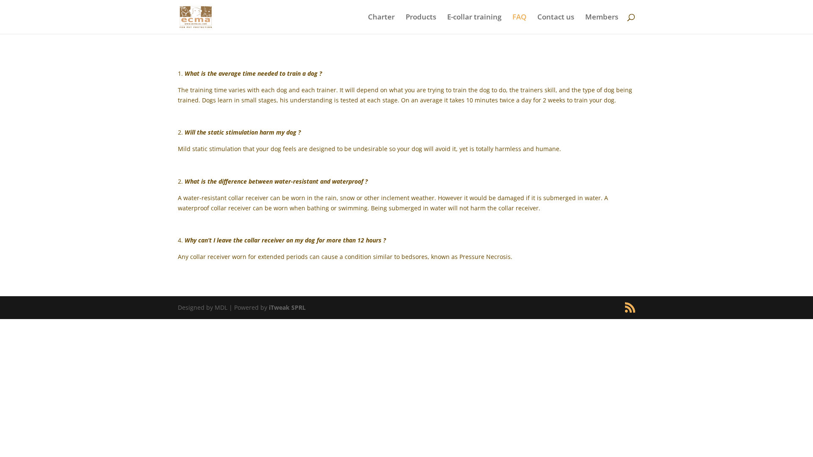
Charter (381, 18)
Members (601, 18)
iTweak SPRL (287, 307)
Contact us (555, 18)
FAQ (519, 18)
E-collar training (474, 18)
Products (421, 18)
